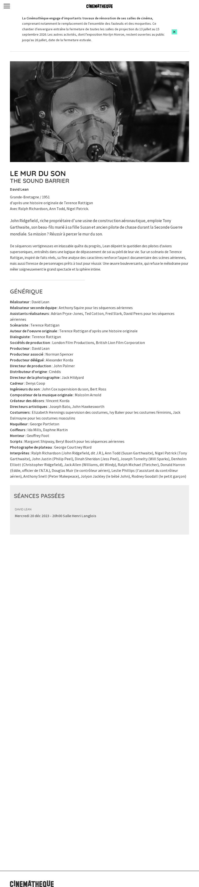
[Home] (99, 6)
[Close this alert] (174, 31)
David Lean (23, 509)
